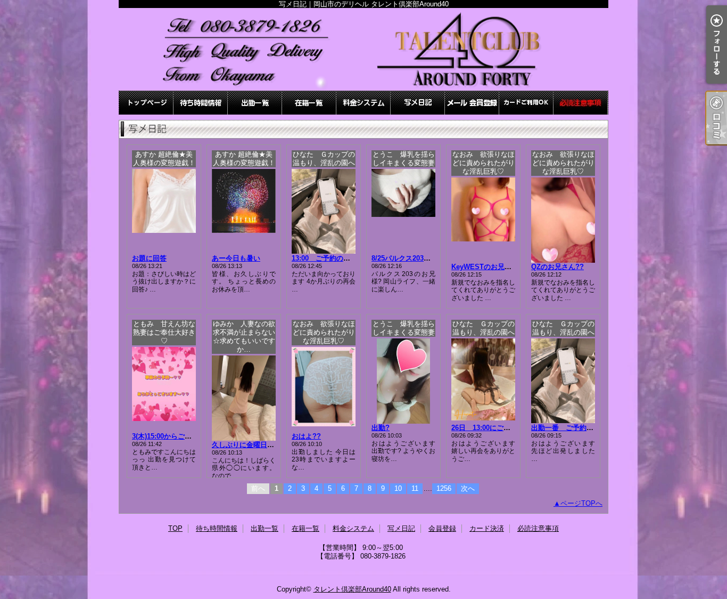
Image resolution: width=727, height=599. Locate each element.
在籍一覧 (309, 103)
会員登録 (472, 103)
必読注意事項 (580, 103)
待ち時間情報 (201, 103)
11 (414, 488)
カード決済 (526, 103)
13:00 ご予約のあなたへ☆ (335, 258)
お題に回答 (149, 258)
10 (398, 488)
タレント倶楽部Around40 (352, 589)
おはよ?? (306, 436)
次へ (468, 488)
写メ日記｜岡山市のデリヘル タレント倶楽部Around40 (363, 49)
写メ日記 (418, 103)
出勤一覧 (255, 103)
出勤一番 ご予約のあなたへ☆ (579, 428)
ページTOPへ (581, 503)
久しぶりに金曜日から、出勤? (259, 445)
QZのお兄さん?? (557, 267)
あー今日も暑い (236, 258)
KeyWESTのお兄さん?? (489, 267)
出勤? (380, 428)
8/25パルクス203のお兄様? (413, 258)
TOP (146, 103)
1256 (443, 488)
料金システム (363, 103)
